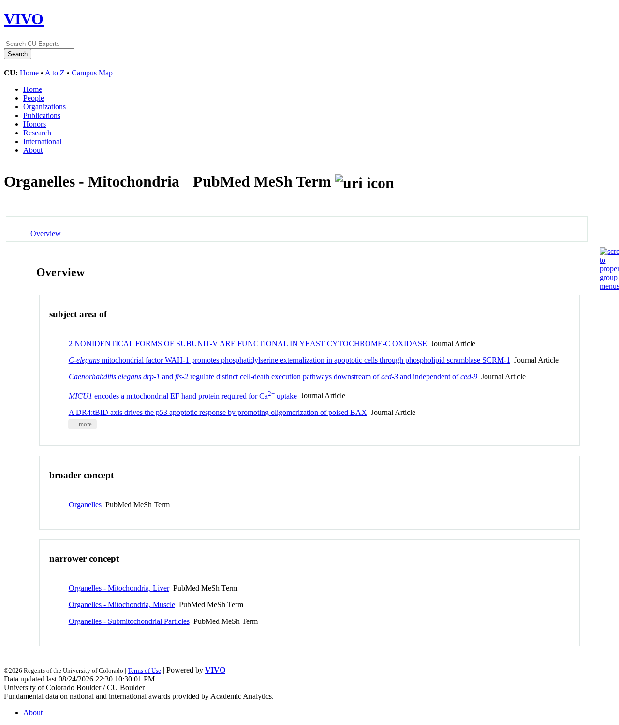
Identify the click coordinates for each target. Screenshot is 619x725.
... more (82, 424)
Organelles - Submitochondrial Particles (129, 621)
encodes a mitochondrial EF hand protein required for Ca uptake (183, 396)
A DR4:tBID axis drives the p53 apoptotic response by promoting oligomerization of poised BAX (218, 412)
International (42, 141)
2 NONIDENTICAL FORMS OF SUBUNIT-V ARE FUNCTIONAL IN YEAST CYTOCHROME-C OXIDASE (248, 344)
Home (29, 73)
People (33, 98)
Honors (34, 124)
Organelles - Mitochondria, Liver (119, 588)
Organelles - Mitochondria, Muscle (122, 604)
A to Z (55, 73)
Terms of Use (144, 670)
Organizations (44, 107)
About (33, 150)
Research (37, 133)
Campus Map (92, 73)
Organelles (85, 505)
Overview (45, 233)
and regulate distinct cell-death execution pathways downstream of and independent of (273, 376)
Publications (41, 115)
